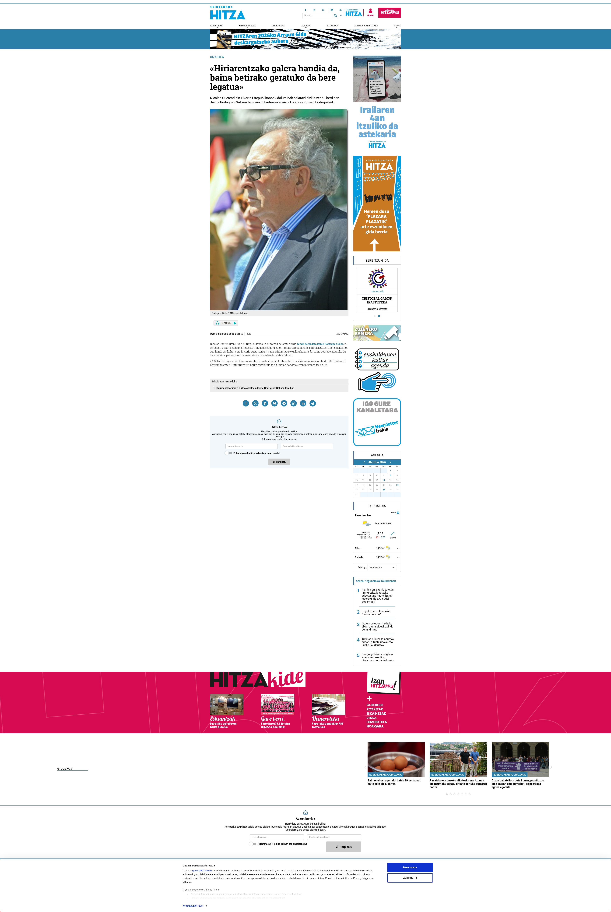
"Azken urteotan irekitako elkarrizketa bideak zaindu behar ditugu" (377, 626)
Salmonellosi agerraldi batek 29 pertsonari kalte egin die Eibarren (394, 782)
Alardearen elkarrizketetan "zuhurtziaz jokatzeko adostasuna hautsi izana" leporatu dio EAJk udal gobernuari (378, 595)
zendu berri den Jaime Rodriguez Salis (320, 344)
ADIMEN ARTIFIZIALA (366, 25)
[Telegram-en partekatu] (284, 403)
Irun (248, 334)
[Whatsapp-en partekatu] (293, 403)
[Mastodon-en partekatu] (265, 403)
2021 (338, 333)
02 (343, 333)
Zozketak (332, 25)
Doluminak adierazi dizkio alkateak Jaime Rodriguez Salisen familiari (255, 388)
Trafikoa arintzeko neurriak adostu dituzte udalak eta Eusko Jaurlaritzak (378, 642)
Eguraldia (377, 506)
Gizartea (217, 57)
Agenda (305, 25)
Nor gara (375, 726)
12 (347, 333)
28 (384, 490)
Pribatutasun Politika (244, 453)
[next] (390, 462)
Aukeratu (408, 877)
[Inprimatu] (312, 403)
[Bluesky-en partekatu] (274, 403)
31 (385, 471)
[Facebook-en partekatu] (246, 403)
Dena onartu (410, 867)
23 (397, 485)
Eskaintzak (376, 713)
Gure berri (374, 705)
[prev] (364, 462)
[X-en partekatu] (255, 403)
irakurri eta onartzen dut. (256, 453)
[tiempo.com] (398, 512)
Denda (371, 718)
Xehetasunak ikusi (193, 905)
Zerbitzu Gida (377, 260)
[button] (382, 567)
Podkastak (278, 25)
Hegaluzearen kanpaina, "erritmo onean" (376, 612)
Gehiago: (362, 567)
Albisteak (216, 25)
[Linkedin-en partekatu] (303, 403)
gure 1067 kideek (202, 870)
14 (384, 480)
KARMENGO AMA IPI (377, 300)
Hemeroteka (376, 722)
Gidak (397, 25)
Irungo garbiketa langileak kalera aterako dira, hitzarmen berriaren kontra (378, 657)
